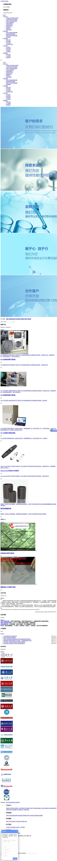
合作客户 (8, 50)
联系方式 (8, 54)
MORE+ (2, 329)
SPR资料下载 (9, 44)
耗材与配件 (9, 29)
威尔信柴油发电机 (10, 802)
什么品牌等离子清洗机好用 (10, 636)
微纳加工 (8, 28)
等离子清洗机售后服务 (11, 21)
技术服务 (5, 38)
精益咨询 (17, 802)
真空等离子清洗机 (19, 319)
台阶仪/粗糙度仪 (10, 22)
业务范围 (8, 48)
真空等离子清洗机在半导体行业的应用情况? (14, 643)
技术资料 (8, 41)
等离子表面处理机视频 (11, 32)
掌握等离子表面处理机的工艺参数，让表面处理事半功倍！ (17, 640)
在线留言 (8, 57)
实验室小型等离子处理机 (12, 18)
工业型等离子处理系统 (11, 19)
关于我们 (5, 45)
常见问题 (8, 42)
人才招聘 (8, 56)
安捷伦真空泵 (9, 25)
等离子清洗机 (27, 319)
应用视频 (8, 37)
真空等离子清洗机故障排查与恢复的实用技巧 (14, 642)
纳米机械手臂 (9, 23)
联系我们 (5, 53)
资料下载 (8, 40)
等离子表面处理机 (10, 319)
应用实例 (5, 31)
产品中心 (5, 16)
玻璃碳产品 (9, 26)
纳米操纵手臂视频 (10, 34)
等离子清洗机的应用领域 (9, 637)
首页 (4, 15)
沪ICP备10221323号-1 (32, 853)
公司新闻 (8, 51)
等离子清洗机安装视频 (11, 35)
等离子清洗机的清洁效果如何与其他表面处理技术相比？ (17, 639)
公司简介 (8, 47)
